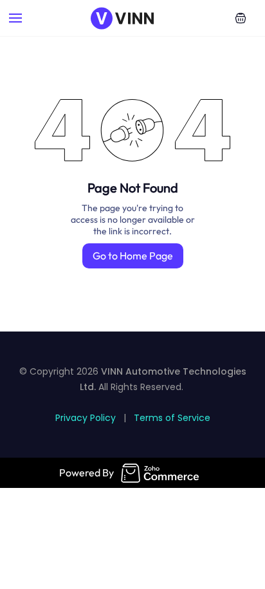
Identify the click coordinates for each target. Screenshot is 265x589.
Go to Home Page (133, 255)
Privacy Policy (85, 417)
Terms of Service (172, 417)
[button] (240, 18)
